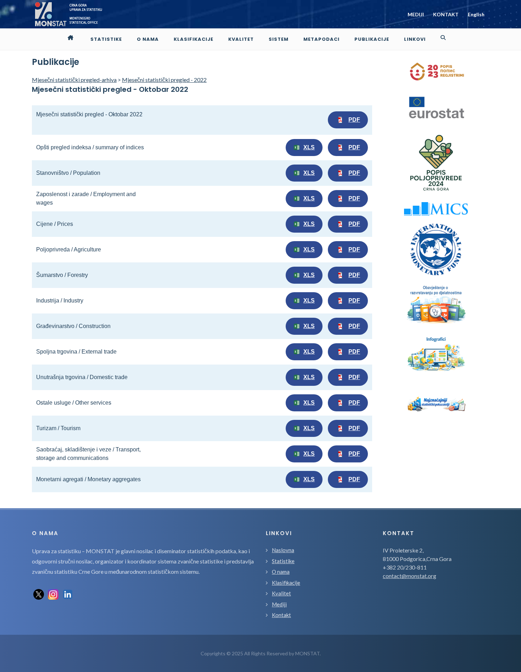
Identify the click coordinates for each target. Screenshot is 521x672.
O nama (281, 571)
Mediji (279, 604)
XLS (309, 147)
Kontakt (281, 615)
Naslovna (283, 550)
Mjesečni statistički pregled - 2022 (164, 79)
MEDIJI (416, 14)
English (476, 14)
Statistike (283, 561)
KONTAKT (446, 14)
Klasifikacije (286, 582)
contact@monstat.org (409, 575)
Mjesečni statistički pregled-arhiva (74, 79)
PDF (354, 120)
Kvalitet (281, 593)
